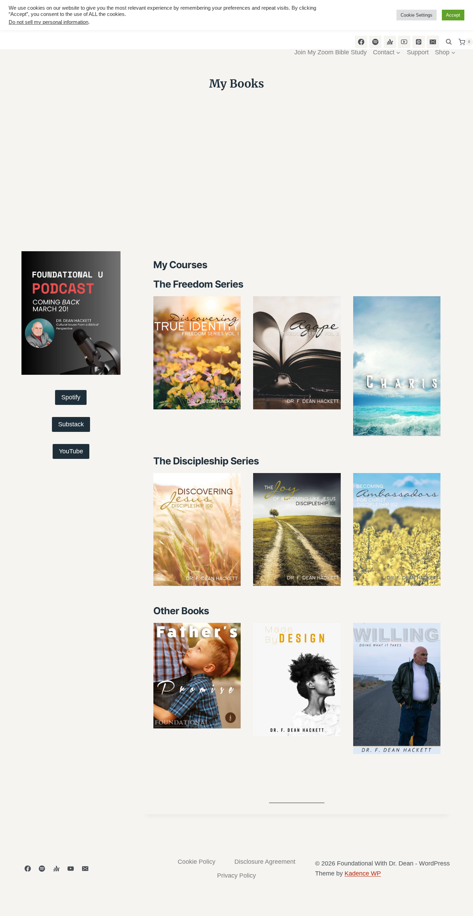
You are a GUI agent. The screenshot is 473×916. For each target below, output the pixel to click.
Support (418, 52)
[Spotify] (42, 868)
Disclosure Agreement (264, 861)
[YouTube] (70, 868)
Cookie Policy (196, 861)
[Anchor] (56, 868)
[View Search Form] (449, 42)
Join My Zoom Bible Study (330, 52)
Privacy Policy (236, 875)
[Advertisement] (236, 194)
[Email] (85, 868)
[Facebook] (27, 868)
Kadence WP (363, 873)
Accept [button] (453, 15)
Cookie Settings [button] (416, 15)
